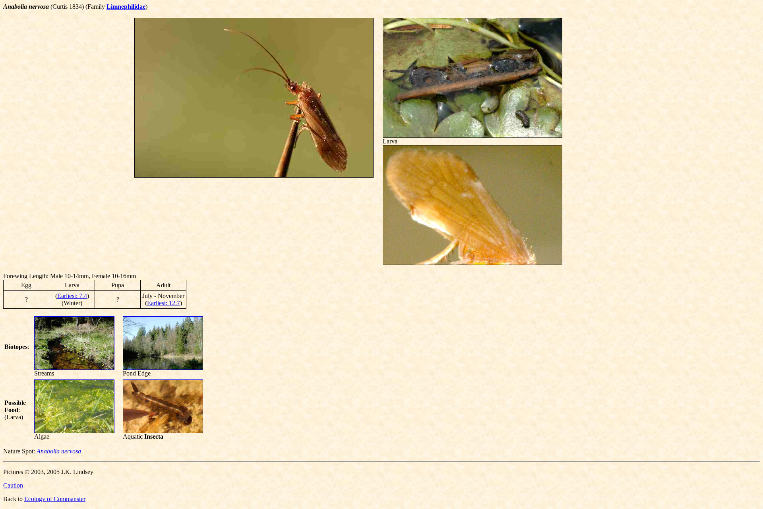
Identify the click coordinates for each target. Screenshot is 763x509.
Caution (13, 485)
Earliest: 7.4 (72, 295)
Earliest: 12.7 (163, 303)
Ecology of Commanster (54, 498)
